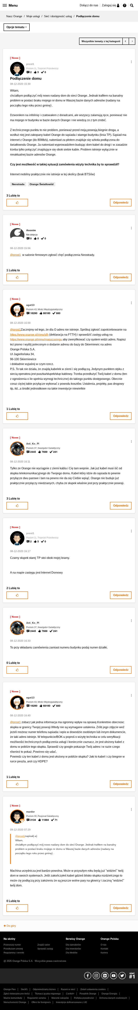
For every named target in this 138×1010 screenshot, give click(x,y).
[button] (131, 62)
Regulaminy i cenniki (14, 952)
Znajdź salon (43, 945)
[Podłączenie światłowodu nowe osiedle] (132, 41)
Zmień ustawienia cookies (93, 989)
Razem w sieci (68, 989)
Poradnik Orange (88, 993)
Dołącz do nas (89, 5)
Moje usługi (33, 16)
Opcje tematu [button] (15, 27)
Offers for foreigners (41, 1002)
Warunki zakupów (60, 998)
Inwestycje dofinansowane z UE (71, 1002)
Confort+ (70, 993)
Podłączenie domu (26, 78)
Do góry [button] (11, 925)
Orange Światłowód (42, 184)
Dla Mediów (71, 952)
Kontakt (104, 948)
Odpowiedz (120, 202)
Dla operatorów (73, 945)
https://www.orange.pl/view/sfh (29, 334)
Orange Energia (109, 993)
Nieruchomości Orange (15, 1002)
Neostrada (18, 184)
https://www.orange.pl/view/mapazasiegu (36, 339)
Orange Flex (10, 989)
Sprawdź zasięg (45, 948)
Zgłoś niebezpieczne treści (17, 993)
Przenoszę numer (12, 945)
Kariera (104, 952)
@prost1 (15, 254)
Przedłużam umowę (13, 948)
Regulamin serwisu (36, 998)
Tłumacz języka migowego (48, 993)
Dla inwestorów (73, 948)
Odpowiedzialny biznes (44, 989)
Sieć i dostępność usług (58, 16)
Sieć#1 (24, 989)
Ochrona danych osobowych (113, 998)
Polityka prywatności (84, 998)
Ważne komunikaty (13, 998)
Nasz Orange (14, 16)
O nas (103, 945)
